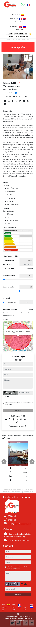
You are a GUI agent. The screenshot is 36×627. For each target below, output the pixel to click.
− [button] (5, 327)
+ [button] (5, 324)
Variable (13, 302)
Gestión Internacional (16, 616)
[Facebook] (13, 101)
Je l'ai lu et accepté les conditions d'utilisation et (19, 403)
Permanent (8, 302)
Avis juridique (28, 618)
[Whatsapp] (22, 5)
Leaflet (15, 350)
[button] (4, 461)
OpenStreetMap (22, 350)
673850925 (18, 360)
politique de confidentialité (13, 568)
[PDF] (9, 101)
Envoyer (18, 410)
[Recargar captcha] (5, 397)
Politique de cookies (18, 618)
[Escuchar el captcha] (7, 397)
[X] (16, 101)
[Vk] (24, 101)
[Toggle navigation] (4, 10)
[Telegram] (5, 104)
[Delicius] (21, 101)
